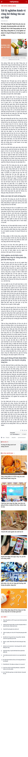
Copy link (24, 434)
